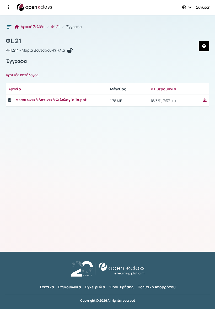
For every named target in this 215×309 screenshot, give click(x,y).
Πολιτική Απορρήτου (157, 286)
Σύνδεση (203, 7)
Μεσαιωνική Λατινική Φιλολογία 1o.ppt (51, 100)
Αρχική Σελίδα (32, 27)
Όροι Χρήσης (121, 286)
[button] (9, 7)
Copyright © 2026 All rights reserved (107, 301)
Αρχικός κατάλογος (22, 75)
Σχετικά (47, 286)
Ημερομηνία (164, 88)
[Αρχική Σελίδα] (34, 7)
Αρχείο (14, 88)
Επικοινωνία (69, 286)
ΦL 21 (55, 27)
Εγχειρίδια (95, 286)
